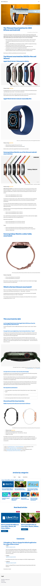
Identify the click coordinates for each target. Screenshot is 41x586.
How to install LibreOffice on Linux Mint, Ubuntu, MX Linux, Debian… (10, 526)
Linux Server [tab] (25, 477)
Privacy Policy (3, 582)
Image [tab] (19, 477)
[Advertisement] (20, 308)
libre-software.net (30, 25)
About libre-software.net (5, 579)
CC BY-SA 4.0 (38, 25)
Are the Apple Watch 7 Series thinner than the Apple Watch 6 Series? (16, 394)
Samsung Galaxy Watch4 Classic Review (13, 450)
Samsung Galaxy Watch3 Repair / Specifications (14, 449)
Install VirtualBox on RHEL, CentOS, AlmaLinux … (16, 499)
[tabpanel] (20, 490)
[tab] (20, 391)
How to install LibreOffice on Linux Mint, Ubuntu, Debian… (7, 489)
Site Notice (3, 580)
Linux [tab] (15, 477)
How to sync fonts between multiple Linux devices (33, 499)
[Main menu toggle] (39, 2)
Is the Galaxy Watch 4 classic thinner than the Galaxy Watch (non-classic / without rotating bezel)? (20, 391)
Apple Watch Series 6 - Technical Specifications (15, 446)
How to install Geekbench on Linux (25, 499)
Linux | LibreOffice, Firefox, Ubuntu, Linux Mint (13, 480)
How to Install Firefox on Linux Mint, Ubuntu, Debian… (20, 489)
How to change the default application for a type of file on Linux (32, 489)
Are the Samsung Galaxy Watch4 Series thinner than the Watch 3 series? (17, 397)
